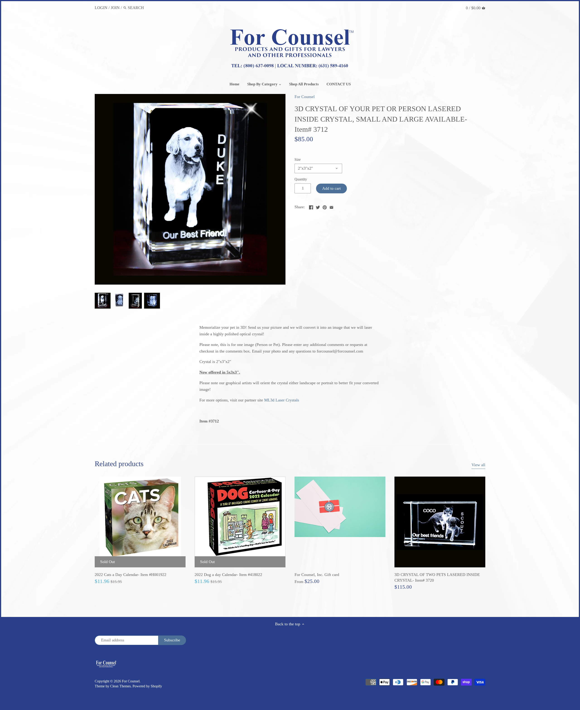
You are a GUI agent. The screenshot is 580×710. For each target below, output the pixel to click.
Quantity (301, 179)
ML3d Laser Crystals (281, 400)
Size (298, 160)
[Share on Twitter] (318, 206)
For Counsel (305, 96)
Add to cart (331, 188)
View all (478, 465)
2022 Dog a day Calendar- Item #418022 (228, 574)
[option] (103, 301)
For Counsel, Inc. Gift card (317, 574)
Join (115, 7)
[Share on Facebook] (311, 206)
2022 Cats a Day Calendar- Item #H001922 (130, 574)
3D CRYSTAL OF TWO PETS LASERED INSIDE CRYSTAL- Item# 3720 (437, 577)
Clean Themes (120, 686)
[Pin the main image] (325, 206)
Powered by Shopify (147, 686)
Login (101, 7)
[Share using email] (331, 206)
